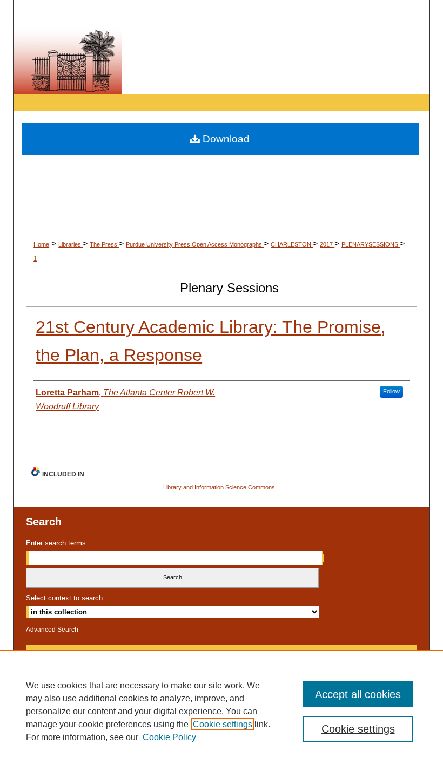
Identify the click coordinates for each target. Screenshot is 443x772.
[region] (221, 711)
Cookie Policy (169, 737)
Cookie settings (222, 724)
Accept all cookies (358, 694)
